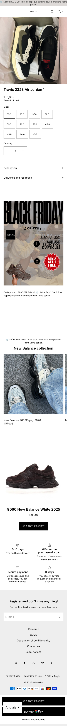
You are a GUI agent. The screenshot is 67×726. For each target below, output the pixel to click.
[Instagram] (16, 663)
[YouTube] (42, 663)
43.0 (9, 134)
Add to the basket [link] (33, 526)
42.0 (47, 124)
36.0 (22, 114)
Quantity (8, 143)
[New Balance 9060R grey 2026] (33, 384)
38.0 (47, 114)
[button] (50, 11)
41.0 (35, 124)
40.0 (22, 124)
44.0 (22, 134)
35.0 (9, 114)
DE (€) (48, 676)
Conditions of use (33, 676)
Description (10, 168)
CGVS (33, 634)
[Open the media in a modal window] (33, 50)
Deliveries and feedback (18, 177)
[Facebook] (25, 663)
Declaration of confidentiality (33, 640)
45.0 (35, 134)
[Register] (58, 617)
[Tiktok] (51, 663)
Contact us (33, 646)
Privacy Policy (13, 676)
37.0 (34, 114)
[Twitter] (34, 663)
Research (33, 629)
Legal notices (33, 651)
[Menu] (8, 11)
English (57, 676)
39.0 (9, 124)
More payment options (33, 719)
